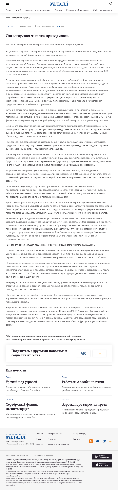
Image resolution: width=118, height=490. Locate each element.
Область (66, 399)
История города (80, 433)
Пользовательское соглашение (17, 455)
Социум (58, 10)
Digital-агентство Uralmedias (44, 455)
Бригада (77, 439)
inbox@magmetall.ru (68, 467)
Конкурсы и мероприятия (38, 10)
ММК (18, 10)
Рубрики (39, 444)
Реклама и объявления (77, 10)
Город (9, 10)
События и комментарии (105, 10)
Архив (38, 439)
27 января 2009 (24, 26)
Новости (9, 26)
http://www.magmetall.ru (19, 339)
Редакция (52, 439)
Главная (39, 433)
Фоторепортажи (55, 433)
